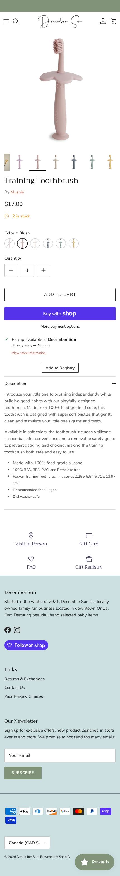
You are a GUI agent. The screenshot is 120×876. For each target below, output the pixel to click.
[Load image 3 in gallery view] (60, 91)
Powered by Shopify (55, 857)
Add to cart (60, 294)
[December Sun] (60, 21)
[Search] (18, 21)
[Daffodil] (74, 243)
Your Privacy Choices (23, 696)
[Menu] (6, 21)
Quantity (12, 258)
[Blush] (22, 243)
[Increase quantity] (43, 270)
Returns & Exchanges (24, 679)
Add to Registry (60, 368)
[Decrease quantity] (11, 270)
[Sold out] (9, 243)
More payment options (60, 326)
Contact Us (14, 687)
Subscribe (23, 772)
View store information (29, 353)
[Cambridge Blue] (61, 243)
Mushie (17, 192)
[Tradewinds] (48, 243)
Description (15, 383)
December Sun (28, 857)
